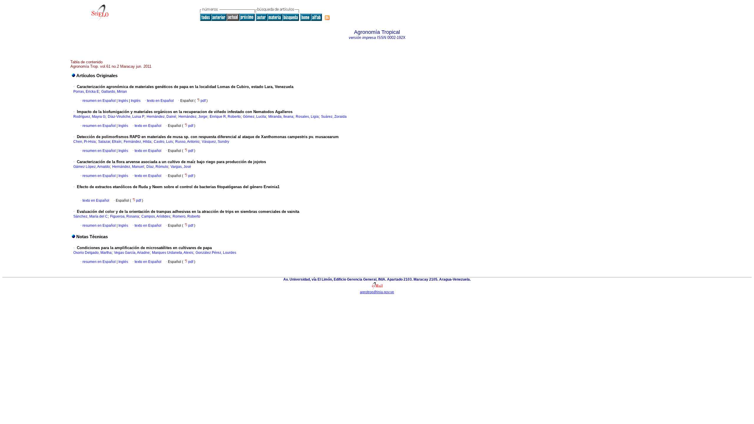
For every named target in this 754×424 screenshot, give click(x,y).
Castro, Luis (163, 142)
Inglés (123, 101)
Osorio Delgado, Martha (92, 253)
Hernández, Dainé (161, 117)
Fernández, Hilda (137, 142)
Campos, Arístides (155, 216)
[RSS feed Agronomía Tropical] (327, 17)
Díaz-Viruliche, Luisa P (126, 117)
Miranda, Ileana (280, 117)
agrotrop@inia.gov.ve (377, 292)
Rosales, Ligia (307, 117)
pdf (203, 101)
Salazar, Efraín (109, 142)
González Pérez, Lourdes (216, 253)
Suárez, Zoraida (334, 117)
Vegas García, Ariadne (132, 253)
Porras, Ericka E (86, 92)
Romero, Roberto (186, 216)
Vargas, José (181, 167)
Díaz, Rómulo (157, 167)
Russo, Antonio (187, 142)
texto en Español (160, 101)
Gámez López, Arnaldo (91, 167)
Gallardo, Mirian (114, 92)
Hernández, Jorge (192, 117)
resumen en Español (99, 101)
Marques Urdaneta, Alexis (172, 253)
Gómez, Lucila (254, 117)
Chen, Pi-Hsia (84, 142)
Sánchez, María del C (90, 216)
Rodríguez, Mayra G (89, 117)
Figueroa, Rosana (124, 216)
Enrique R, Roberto (225, 117)
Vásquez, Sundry (215, 142)
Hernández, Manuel (128, 167)
